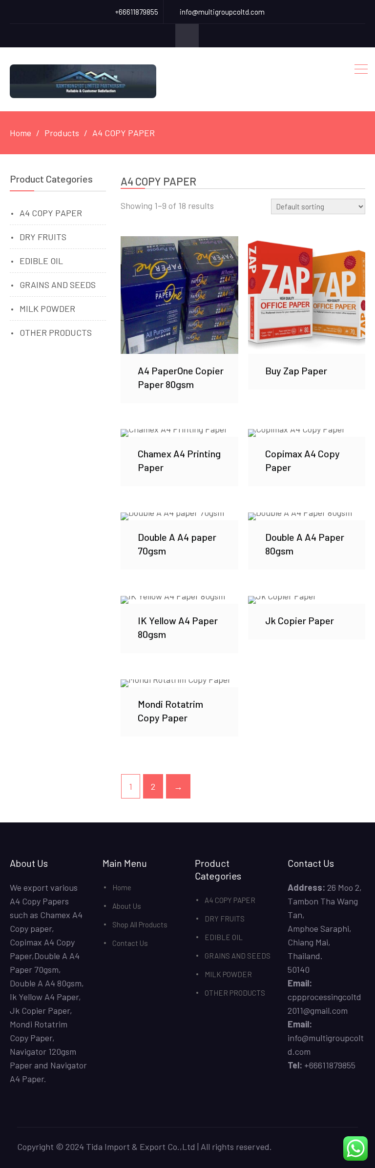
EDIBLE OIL (41, 260)
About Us (126, 906)
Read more (179, 294)
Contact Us (130, 943)
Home (121, 887)
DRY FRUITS (43, 236)
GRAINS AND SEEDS (58, 284)
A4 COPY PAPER (51, 212)
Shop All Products (139, 924)
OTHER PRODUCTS (56, 332)
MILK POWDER (47, 308)
